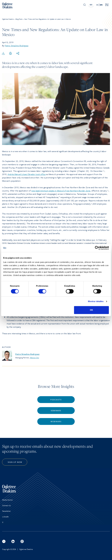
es (97, 4)
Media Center (7, 499)
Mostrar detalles (96, 301)
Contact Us (6, 505)
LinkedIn (5, 516)
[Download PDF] (3, 53)
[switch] (42, 291)
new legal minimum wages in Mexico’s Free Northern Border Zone (60, 190)
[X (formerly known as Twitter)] (3, 541)
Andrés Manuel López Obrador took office (27, 174)
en (101, 4)
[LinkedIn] (13, 541)
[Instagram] (22, 541)
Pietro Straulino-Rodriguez (16, 45)
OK (91, 310)
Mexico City (34, 357)
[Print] (10, 53)
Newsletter (6, 511)
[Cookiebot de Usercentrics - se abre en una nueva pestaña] (97, 248)
